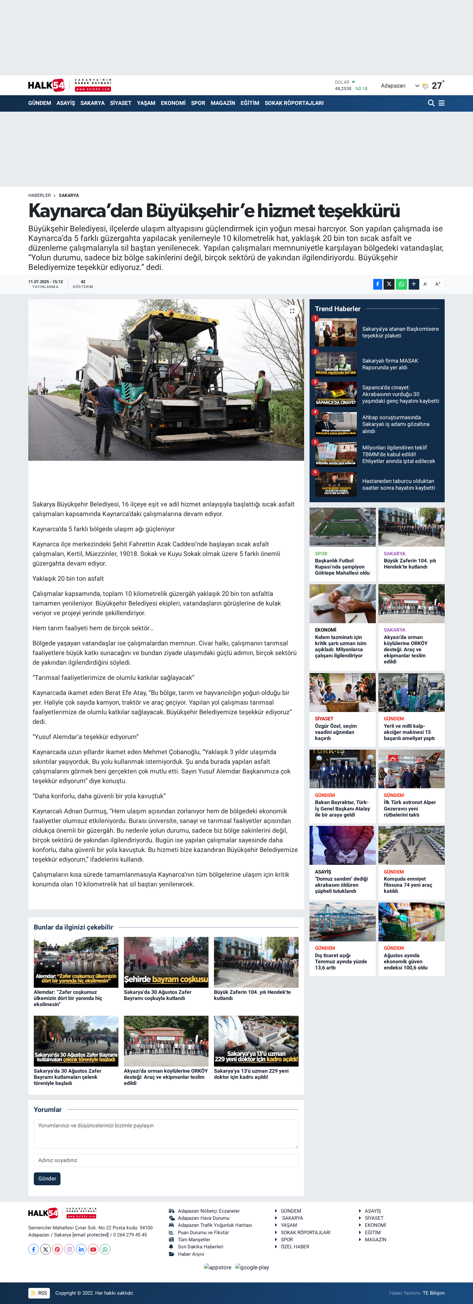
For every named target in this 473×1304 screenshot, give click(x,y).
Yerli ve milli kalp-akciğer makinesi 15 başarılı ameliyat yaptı (409, 732)
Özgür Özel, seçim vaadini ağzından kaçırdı (336, 732)
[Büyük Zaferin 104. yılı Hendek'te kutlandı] (256, 961)
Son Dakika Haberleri (200, 1247)
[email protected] (90, 1235)
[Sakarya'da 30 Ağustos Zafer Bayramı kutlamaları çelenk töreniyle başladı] (76, 1040)
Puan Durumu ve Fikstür (203, 1232)
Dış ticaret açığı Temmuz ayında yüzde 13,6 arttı (341, 961)
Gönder (47, 1178)
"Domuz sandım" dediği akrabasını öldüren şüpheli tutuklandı (341, 885)
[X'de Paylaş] (389, 284)
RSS (42, 1293)
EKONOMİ (173, 103)
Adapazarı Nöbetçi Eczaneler (209, 1211)
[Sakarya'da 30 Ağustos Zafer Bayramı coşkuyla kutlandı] (166, 961)
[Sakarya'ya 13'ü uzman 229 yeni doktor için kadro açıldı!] (256, 1040)
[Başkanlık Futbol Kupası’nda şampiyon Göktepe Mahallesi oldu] (343, 527)
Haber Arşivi (191, 1254)
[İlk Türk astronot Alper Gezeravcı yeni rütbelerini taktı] (411, 769)
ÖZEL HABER (295, 1247)
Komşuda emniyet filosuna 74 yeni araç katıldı (408, 885)
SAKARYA (92, 103)
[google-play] (252, 1267)
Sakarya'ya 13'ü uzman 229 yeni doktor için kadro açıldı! (251, 1074)
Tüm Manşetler (194, 1240)
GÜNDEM (39, 103)
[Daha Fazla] (414, 284)
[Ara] (432, 103)
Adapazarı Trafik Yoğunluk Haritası (215, 1225)
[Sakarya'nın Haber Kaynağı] (69, 85)
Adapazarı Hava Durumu (203, 1218)
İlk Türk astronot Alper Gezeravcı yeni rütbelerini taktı (410, 808)
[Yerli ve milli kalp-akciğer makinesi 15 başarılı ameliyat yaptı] (411, 692)
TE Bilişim (434, 1293)
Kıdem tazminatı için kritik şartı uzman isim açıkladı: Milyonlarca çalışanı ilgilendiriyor (340, 646)
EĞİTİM (250, 103)
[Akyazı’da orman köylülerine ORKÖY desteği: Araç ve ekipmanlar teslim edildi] (166, 1040)
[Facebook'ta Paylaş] (377, 284)
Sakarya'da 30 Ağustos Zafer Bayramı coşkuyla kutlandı (157, 995)
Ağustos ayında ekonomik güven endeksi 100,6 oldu (406, 961)
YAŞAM (146, 103)
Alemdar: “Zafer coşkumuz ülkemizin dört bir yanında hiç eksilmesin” (68, 998)
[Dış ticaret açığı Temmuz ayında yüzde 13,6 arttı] (343, 921)
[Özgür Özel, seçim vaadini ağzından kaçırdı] (343, 692)
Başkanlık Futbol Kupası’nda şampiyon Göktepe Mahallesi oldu (342, 567)
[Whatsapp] (105, 1249)
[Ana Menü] (440, 103)
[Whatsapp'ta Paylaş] (401, 284)
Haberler (39, 195)
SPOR (198, 103)
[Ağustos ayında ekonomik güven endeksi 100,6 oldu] (411, 921)
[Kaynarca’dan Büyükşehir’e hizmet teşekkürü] (166, 380)
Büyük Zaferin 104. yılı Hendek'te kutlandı (410, 564)
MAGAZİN (223, 103)
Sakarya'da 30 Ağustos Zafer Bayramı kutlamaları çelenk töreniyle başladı (67, 1077)
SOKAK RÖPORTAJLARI (294, 103)
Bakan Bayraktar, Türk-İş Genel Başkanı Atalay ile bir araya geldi (342, 808)
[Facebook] (33, 1249)
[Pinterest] (57, 1249)
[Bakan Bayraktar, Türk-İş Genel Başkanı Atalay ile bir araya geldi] (343, 769)
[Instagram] (69, 1249)
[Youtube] (93, 1249)
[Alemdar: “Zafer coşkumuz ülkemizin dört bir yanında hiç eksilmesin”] (76, 961)
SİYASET (121, 103)
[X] (45, 1249)
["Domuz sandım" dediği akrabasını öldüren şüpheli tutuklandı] (343, 845)
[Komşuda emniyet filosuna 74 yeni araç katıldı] (411, 845)
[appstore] (218, 1267)
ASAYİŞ (66, 103)
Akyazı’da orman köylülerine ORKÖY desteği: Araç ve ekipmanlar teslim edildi (166, 1077)
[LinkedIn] (81, 1249)
